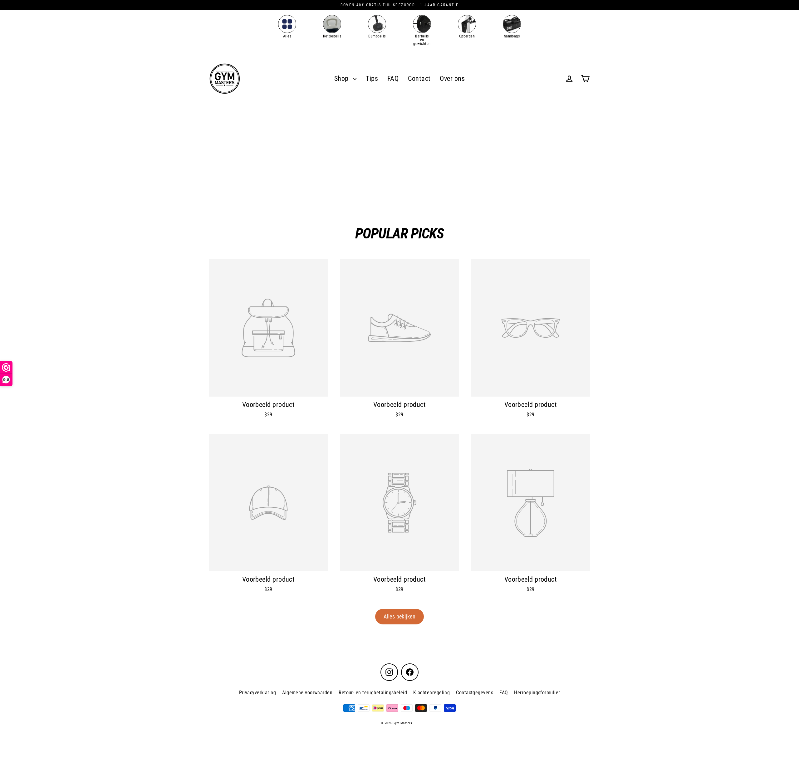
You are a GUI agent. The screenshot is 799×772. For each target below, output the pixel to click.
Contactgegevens (474, 693)
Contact (419, 78)
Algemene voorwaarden (307, 693)
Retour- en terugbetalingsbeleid (373, 693)
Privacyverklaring (257, 693)
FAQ (393, 78)
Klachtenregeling (431, 693)
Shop (342, 78)
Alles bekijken (399, 616)
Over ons (452, 78)
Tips (372, 78)
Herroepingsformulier (537, 693)
